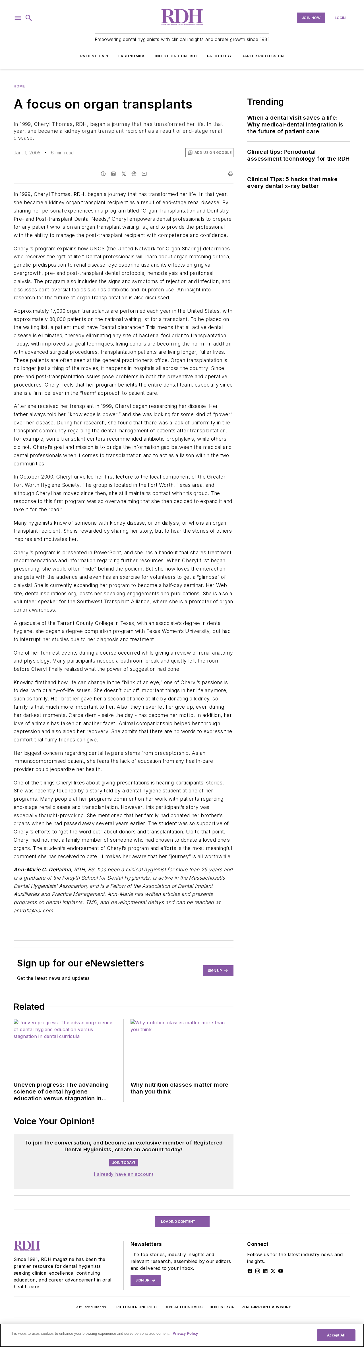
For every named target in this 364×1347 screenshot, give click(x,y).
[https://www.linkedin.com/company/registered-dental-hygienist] (265, 1310)
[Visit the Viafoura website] (218, 1167)
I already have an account (123, 1213)
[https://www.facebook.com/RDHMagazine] (250, 1310)
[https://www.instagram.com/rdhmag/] (257, 1310)
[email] (144, 174)
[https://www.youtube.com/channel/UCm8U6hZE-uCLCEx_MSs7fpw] (281, 1310)
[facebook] (103, 174)
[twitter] (124, 174)
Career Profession (262, 56)
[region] (123, 1153)
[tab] (30, 1139)
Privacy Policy (185, 1333)
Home (19, 86)
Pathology (219, 56)
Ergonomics (132, 56)
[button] (18, 18)
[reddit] (134, 174)
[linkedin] (113, 174)
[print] (230, 174)
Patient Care (94, 56)
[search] (28, 18)
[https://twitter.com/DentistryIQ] (273, 1310)
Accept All (336, 1335)
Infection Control (176, 56)
